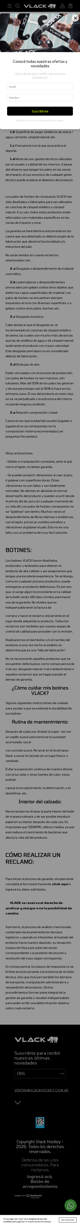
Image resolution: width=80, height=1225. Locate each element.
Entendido (67, 1220)
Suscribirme (40, 111)
